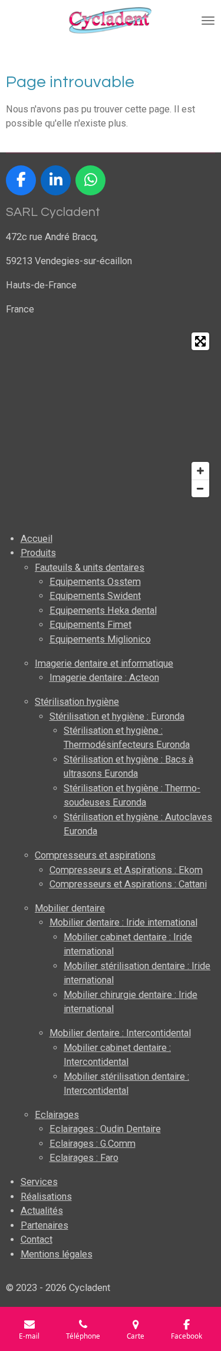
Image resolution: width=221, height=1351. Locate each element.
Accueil (36, 538)
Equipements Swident (95, 595)
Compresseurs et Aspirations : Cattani (128, 884)
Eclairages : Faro (84, 1157)
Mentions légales (57, 1254)
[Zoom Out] (200, 488)
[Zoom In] (200, 471)
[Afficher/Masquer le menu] (208, 20)
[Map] (110, 415)
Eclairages (57, 1114)
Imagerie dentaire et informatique (104, 663)
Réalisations (46, 1196)
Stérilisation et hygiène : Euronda (117, 716)
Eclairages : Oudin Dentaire (105, 1128)
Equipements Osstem (95, 581)
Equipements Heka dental (103, 610)
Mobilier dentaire (70, 908)
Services (39, 1181)
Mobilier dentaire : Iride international (123, 922)
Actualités (42, 1210)
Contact (36, 1239)
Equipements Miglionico (100, 639)
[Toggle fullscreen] (200, 341)
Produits (38, 552)
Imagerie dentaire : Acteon (104, 677)
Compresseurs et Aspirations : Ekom (126, 870)
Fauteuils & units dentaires (89, 567)
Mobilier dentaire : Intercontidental (120, 1033)
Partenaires (44, 1225)
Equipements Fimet (90, 624)
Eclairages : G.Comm (93, 1143)
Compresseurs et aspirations (95, 855)
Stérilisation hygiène (77, 701)
